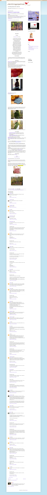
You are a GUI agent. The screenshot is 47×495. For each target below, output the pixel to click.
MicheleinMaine (11, 221)
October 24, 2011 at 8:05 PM (13, 362)
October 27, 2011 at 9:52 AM (13, 453)
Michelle (11, 447)
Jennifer (11, 282)
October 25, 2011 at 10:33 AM (13, 387)
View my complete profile (11, 486)
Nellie (10, 133)
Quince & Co (17, 8)
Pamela (10, 269)
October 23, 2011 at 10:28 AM (13, 293)
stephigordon (11, 311)
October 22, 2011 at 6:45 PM (13, 280)
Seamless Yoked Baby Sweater (13, 135)
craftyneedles (11, 356)
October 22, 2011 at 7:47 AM (13, 250)
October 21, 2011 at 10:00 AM (13, 219)
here (10, 13)
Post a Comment (11, 477)
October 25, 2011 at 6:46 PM (13, 392)
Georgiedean (11, 205)
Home (29, 45)
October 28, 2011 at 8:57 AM (13, 469)
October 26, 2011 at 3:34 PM (13, 434)
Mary (10, 209)
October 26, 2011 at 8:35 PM (13, 439)
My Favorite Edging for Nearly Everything (33, 46)
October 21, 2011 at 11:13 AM (13, 224)
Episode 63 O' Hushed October (13, 12)
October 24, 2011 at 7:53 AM (13, 319)
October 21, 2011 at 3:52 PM (13, 230)
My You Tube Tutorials (31, 49)
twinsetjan (11, 369)
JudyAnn (11, 246)
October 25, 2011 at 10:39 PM (13, 403)
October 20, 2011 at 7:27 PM (13, 197)
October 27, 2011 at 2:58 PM (13, 464)
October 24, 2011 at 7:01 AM (13, 314)
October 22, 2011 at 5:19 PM (13, 272)
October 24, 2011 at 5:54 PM (13, 354)
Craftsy (29, 42)
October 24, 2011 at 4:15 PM (13, 346)
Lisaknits (11, 193)
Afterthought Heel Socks (12, 132)
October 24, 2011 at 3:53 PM (13, 339)
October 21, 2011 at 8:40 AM (13, 213)
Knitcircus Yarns (22, 8)
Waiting (9, 158)
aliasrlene (11, 405)
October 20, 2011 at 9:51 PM (13, 207)
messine (11, 288)
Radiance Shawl (10, 61)
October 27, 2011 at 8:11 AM (13, 445)
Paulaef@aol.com (10, 18)
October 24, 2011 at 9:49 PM (13, 367)
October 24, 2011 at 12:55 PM (13, 331)
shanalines (11, 199)
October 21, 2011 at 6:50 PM (13, 238)
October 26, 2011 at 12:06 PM (13, 420)
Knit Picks (15, 154)
